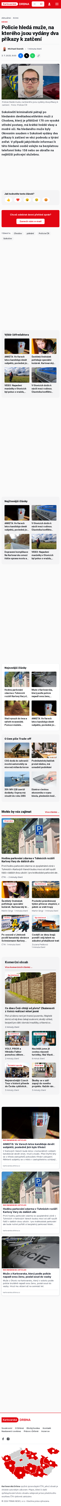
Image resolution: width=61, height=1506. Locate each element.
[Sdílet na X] (26, 55)
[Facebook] (3, 1438)
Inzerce (45, 1431)
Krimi (15, 18)
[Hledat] (41, 4)
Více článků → (52, 812)
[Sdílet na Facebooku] (20, 55)
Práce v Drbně (31, 1431)
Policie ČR (22, 105)
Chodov (18, 233)
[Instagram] (8, 1438)
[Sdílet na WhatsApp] (32, 55)
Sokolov (7, 238)
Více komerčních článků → (19, 967)
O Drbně (19, 1428)
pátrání (30, 233)
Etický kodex (33, 1428)
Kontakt (47, 1428)
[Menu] (56, 4)
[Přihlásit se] (49, 4)
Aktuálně (6, 18)
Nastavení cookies (11, 1431)
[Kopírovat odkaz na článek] (38, 55)
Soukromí (7, 1428)
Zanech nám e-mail (30, 221)
